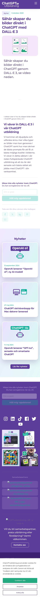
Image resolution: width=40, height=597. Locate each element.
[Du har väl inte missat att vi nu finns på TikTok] (29, 438)
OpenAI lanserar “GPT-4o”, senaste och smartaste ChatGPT (18, 351)
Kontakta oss (20, 545)
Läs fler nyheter (20, 366)
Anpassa (20, 587)
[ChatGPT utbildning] (10, 6)
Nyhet (6, 13)
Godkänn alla (20, 580)
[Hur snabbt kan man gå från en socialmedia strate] (29, 457)
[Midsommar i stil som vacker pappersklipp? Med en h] (10, 457)
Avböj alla (20, 593)
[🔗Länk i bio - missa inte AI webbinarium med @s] (10, 438)
